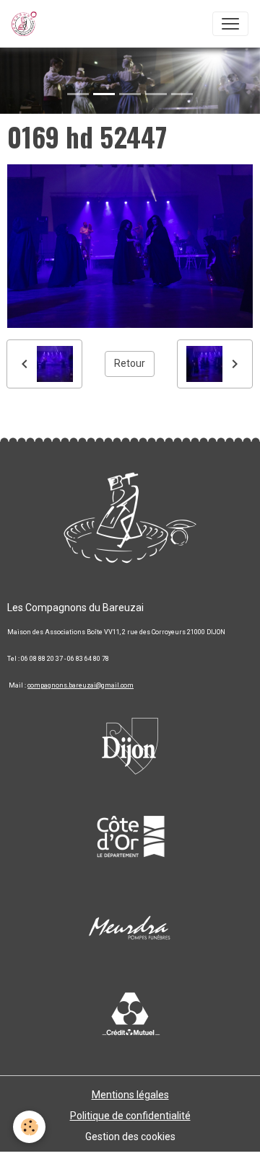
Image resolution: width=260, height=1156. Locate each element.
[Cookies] (29, 1127)
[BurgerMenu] (230, 24)
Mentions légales (130, 1095)
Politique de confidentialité (130, 1115)
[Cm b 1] (130, 1015)
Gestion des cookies (130, 1136)
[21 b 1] (130, 835)
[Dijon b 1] (130, 741)
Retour (129, 363)
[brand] (27, 24)
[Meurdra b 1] (130, 929)
